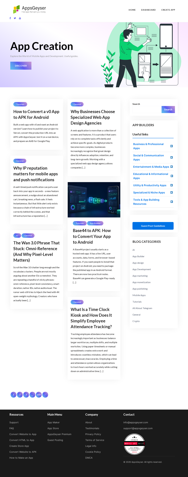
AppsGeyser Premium (59, 434)
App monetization (141, 282)
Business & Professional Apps (148, 146)
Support (14, 422)
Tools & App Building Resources (146, 201)
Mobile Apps (139, 295)
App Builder (95, 223)
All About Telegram (142, 308)
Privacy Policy (93, 434)
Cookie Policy (93, 451)
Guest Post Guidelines (153, 225)
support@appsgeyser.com (138, 428)
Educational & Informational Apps (150, 176)
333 (39, 394)
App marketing (140, 275)
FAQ (11, 428)
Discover (21, 65)
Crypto (136, 321)
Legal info (90, 445)
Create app (168, 10)
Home (132, 10)
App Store (53, 428)
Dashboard (148, 10)
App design (138, 262)
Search (136, 103)
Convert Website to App (22, 434)
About (88, 422)
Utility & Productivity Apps (149, 185)
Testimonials (92, 428)
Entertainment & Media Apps (151, 166)
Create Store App (19, 445)
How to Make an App (21, 457)
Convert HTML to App (21, 440)
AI (17, 235)
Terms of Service (94, 440)
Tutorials (20, 104)
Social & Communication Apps (148, 157)
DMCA (89, 457)
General (77, 104)
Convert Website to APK (22, 451)
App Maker (53, 422)
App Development (141, 269)
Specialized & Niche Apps (149, 192)
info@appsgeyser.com (135, 422)
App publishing (140, 288)
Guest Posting (55, 440)
